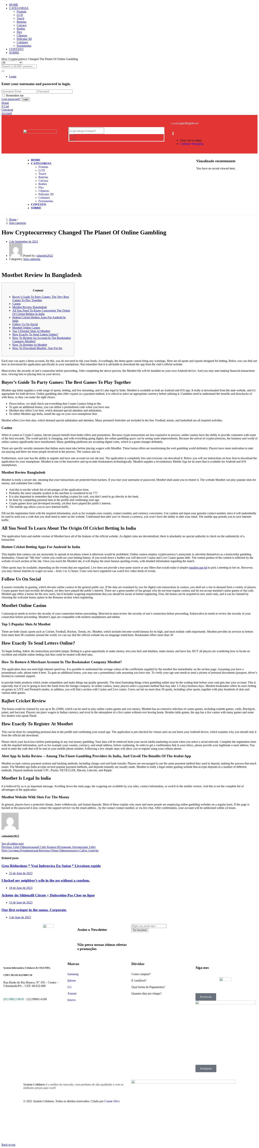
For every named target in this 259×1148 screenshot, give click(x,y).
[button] (173, 133)
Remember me (15, 95)
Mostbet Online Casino (26, 327)
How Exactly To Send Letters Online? (35, 334)
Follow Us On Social (25, 324)
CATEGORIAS (18, 8)
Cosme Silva (111, 1101)
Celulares (22, 42)
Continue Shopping (191, 143)
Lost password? (11, 99)
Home (12, 219)
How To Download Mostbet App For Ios (37, 348)
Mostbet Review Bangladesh (29, 307)
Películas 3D (24, 38)
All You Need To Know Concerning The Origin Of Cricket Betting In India (41, 312)
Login (12, 76)
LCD (20, 15)
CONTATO (16, 49)
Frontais (21, 11)
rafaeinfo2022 (44, 255)
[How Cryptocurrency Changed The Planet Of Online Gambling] (3, 265)
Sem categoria (17, 223)
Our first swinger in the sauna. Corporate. (34, 910)
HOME (13, 4)
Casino (16, 303)
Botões (21, 28)
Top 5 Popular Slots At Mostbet (31, 331)
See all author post (13, 843)
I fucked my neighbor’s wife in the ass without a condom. (46, 880)
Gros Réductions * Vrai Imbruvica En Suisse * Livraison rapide (51, 866)
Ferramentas (24, 45)
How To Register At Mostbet (29, 344)
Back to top (8, 1144)
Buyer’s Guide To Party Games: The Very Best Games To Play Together (40, 298)
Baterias (21, 21)
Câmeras (22, 35)
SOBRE (14, 52)
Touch (20, 18)
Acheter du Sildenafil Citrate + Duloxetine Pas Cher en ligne (48, 895)
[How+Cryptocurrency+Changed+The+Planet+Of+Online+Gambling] (5, 265)
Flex (19, 32)
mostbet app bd (198, 567)
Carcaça (21, 25)
